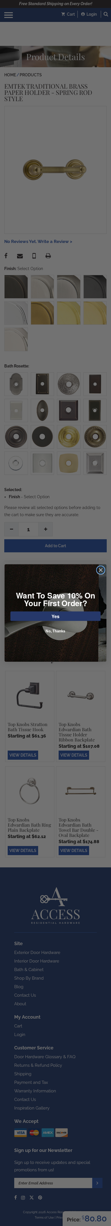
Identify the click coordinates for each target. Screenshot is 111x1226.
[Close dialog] (101, 570)
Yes (55, 616)
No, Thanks (55, 631)
